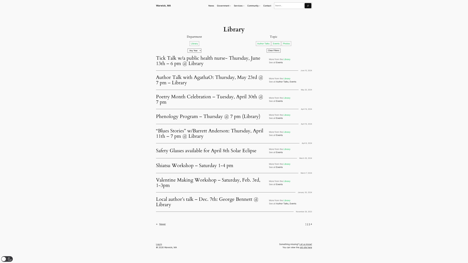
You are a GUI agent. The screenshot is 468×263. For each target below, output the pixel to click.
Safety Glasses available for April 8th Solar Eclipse (206, 150)
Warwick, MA (163, 5)
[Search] (308, 5)
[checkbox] (194, 43)
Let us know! (305, 244)
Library (286, 59)
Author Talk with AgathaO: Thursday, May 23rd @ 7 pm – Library (209, 80)
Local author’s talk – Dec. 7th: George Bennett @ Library (207, 202)
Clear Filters (273, 50)
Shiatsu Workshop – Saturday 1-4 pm (194, 165)
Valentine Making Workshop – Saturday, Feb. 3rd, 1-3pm (209, 182)
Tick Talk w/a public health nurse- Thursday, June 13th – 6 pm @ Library (208, 61)
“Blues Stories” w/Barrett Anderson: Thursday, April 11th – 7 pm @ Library (209, 133)
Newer (161, 224)
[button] (7, 259)
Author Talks (282, 81)
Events (279, 62)
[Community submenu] (259, 5)
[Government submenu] (230, 5)
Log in (159, 244)
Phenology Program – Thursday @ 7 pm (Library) (208, 116)
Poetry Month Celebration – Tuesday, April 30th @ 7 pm (209, 99)
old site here (306, 247)
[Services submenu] (243, 5)
